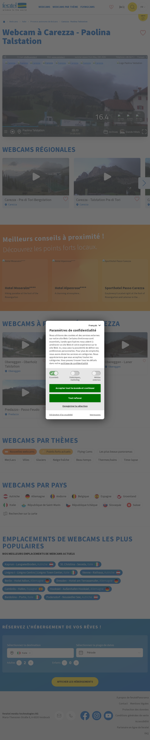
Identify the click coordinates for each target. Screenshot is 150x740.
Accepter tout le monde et (75, 388)
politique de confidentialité (74, 363)
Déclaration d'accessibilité (61, 414)
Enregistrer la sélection (75, 406)
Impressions (95, 414)
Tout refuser (75, 398)
